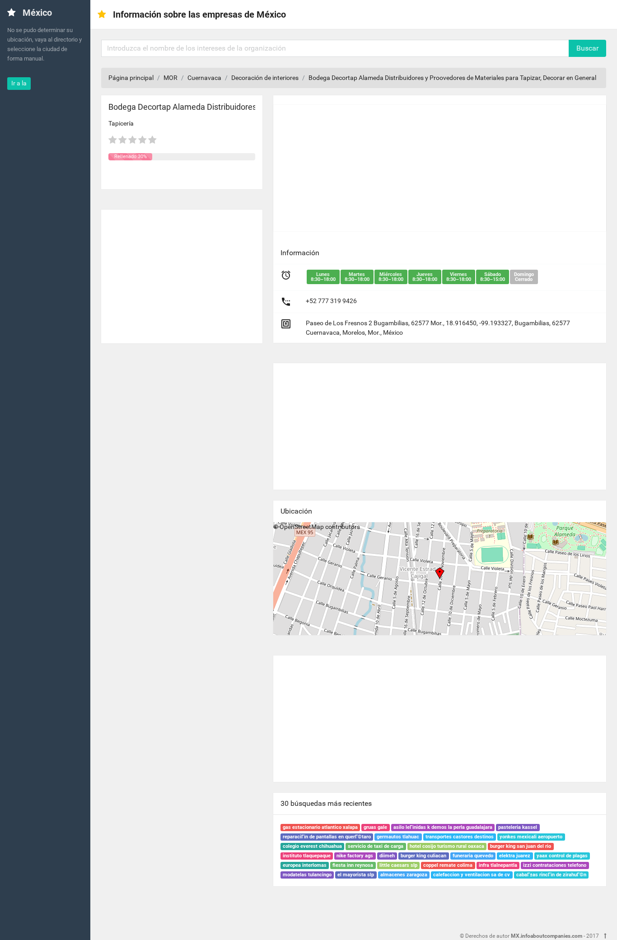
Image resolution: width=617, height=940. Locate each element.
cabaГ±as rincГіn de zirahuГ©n (551, 875)
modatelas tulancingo (307, 875)
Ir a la (19, 83)
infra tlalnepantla (498, 865)
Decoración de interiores (265, 77)
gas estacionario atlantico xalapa (320, 827)
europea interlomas (305, 865)
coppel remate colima (447, 865)
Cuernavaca (204, 77)
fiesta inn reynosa (352, 865)
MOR (171, 77)
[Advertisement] (181, 273)
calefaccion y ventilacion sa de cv (471, 875)
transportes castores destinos (459, 837)
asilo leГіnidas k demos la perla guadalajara (442, 827)
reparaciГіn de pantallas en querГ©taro (327, 837)
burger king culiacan (423, 856)
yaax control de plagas (562, 856)
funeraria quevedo (473, 856)
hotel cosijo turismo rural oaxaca (447, 846)
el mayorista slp (355, 875)
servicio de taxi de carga (375, 846)
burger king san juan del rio (520, 846)
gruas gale (375, 827)
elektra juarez (514, 856)
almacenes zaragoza (403, 875)
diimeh (387, 856)
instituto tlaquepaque (307, 856)
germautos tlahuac (398, 837)
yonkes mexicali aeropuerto (531, 837)
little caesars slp (398, 865)
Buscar (587, 48)
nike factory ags (355, 856)
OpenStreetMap (302, 526)
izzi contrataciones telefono (554, 865)
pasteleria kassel (517, 827)
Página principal (131, 77)
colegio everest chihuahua (312, 846)
